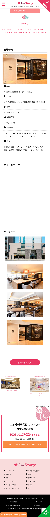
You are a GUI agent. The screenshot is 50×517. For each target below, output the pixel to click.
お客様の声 (31, 478)
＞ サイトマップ (37, 502)
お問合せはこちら (25, 363)
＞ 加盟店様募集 (12, 502)
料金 (29, 474)
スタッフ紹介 (32, 481)
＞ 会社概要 (37, 505)
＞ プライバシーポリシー (13, 505)
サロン (30, 488)
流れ (7, 478)
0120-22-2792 (28, 434)
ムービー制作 (10, 481)
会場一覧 (9, 474)
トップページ (10, 471)
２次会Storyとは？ (34, 471)
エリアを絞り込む (19, 11)
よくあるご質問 (11, 485)
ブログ (30, 485)
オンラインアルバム (12, 488)
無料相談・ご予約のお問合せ (15, 515)
